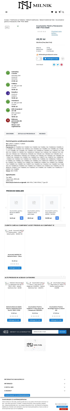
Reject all (63, 409)
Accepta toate (62, 406)
